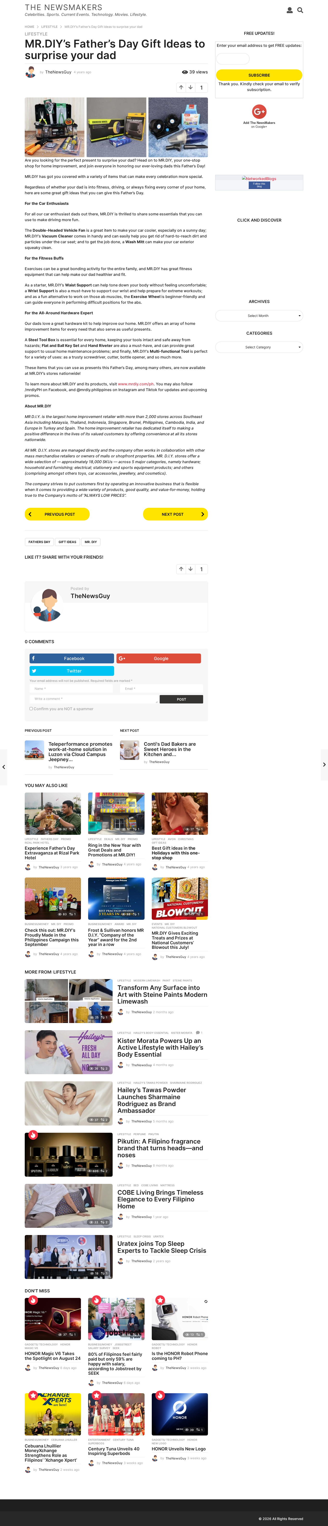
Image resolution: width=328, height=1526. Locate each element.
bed (136, 1185)
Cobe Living (149, 1185)
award (119, 924)
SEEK (116, 1348)
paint (166, 980)
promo (66, 839)
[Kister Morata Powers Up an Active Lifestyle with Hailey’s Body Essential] (69, 1052)
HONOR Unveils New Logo (179, 1448)
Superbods (96, 1443)
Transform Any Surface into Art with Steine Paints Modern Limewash (162, 994)
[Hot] (33, 1135)
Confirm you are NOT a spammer (63, 708)
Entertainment (99, 1439)
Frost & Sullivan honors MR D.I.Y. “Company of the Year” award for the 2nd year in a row (116, 937)
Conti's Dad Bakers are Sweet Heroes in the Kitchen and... (170, 749)
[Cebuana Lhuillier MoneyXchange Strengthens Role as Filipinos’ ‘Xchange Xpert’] (53, 1414)
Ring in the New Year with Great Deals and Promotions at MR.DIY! (114, 850)
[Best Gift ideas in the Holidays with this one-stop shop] (180, 814)
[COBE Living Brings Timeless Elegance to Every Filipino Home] (69, 1206)
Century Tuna (123, 1439)
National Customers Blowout (174, 927)
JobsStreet (123, 1344)
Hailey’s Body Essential (151, 1032)
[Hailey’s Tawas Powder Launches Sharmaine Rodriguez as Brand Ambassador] (69, 1103)
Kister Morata (181, 1032)
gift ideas (67, 542)
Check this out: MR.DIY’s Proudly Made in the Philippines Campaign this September (52, 937)
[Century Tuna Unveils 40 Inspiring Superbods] (116, 1414)
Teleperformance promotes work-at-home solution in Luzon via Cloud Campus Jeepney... (80, 751)
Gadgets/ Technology (41, 1344)
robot (156, 1348)
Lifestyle (36, 34)
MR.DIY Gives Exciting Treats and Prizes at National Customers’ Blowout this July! (175, 940)
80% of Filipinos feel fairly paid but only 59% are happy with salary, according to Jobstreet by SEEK (115, 1364)
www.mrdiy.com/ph (136, 384)
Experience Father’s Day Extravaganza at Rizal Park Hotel (52, 853)
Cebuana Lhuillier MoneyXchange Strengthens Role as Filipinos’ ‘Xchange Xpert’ (51, 1453)
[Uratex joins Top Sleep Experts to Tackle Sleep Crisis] (69, 1257)
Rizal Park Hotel (37, 842)
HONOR (65, 1344)
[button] (290, 10)
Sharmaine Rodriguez (186, 1082)
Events (157, 924)
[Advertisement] (257, 258)
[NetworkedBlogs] (259, 178)
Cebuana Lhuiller (64, 1439)
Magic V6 (31, 1348)
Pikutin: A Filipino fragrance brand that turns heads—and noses (160, 1148)
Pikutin (153, 1134)
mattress (167, 1185)
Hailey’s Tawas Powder (151, 1082)
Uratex (158, 1236)
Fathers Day (39, 542)
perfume (140, 1134)
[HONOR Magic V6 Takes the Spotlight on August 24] (53, 1319)
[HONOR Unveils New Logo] (180, 1414)
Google (161, 658)
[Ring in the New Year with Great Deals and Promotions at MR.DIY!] (116, 814)
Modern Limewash (147, 980)
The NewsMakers (64, 7)
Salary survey (99, 1348)
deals (108, 839)
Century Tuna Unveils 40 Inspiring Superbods (114, 1451)
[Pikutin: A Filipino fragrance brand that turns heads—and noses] (69, 1155)
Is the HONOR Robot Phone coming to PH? (180, 1356)
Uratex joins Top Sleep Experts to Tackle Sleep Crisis (161, 1247)
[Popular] (160, 1300)
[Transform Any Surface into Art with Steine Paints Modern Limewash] (69, 1001)
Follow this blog (259, 185)
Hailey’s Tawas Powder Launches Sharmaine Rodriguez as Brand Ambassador (151, 1100)
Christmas (186, 839)
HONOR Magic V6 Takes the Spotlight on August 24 (53, 1356)
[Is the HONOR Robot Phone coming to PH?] (180, 1319)
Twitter (74, 670)
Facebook (74, 658)
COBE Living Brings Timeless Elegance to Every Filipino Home (160, 1199)
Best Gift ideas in (176, 853)
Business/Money (37, 924)
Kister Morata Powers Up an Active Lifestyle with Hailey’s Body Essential (160, 1047)
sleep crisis (142, 1236)
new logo (159, 1443)
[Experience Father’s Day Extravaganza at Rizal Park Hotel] (53, 814)
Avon (172, 839)
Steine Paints (182, 980)
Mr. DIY (91, 542)
